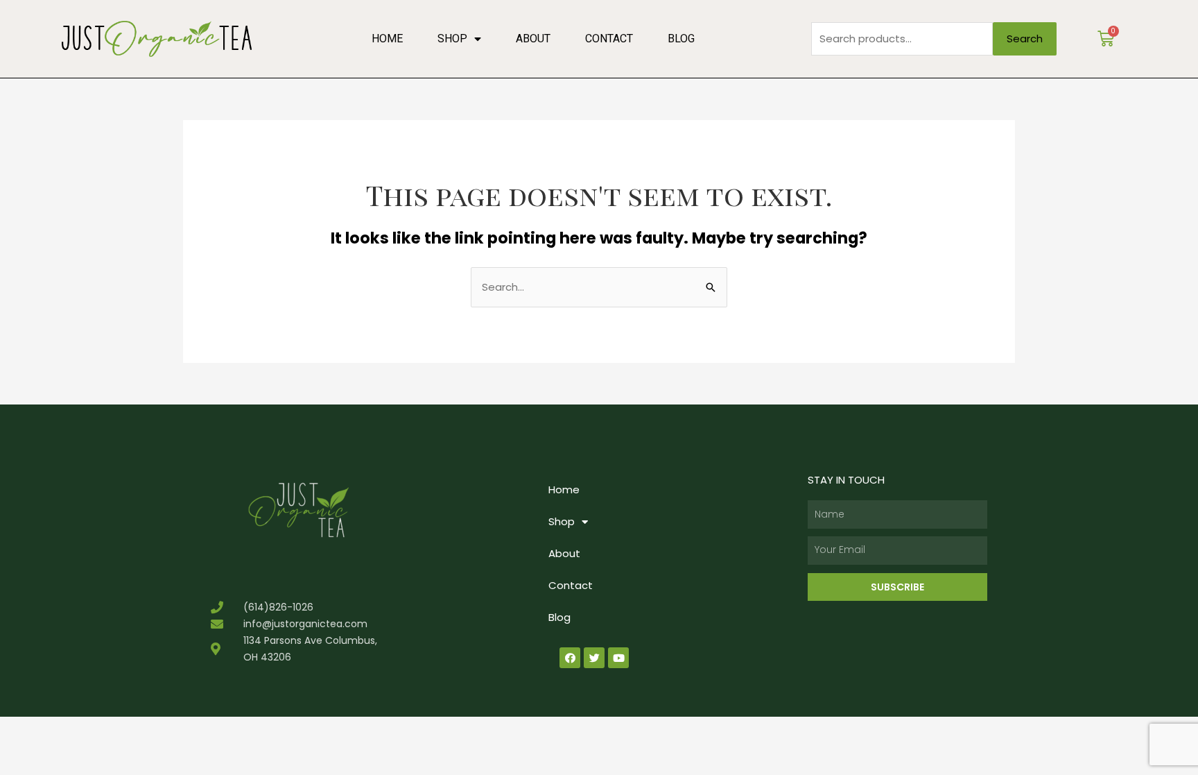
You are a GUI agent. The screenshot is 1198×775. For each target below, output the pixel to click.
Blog (681, 38)
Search (1025, 38)
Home (387, 38)
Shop (452, 38)
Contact (609, 38)
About (533, 38)
